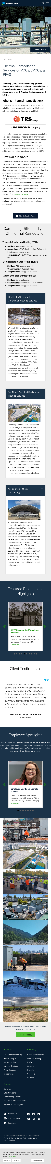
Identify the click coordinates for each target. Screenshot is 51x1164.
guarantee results (21, 194)
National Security (34, 1078)
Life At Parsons (10, 1112)
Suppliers (31, 1093)
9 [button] (34, 654)
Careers (7, 1103)
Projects (30, 1089)
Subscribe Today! (25, 1054)
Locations (12, 1142)
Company (31, 1069)
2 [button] (16, 654)
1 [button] (14, 654)
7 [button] (29, 654)
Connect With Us (40, 49)
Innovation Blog (10, 1082)
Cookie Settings (37, 1160)
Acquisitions (8, 1093)
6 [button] (26, 654)
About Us (8, 1069)
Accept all (7, 1161)
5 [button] (24, 654)
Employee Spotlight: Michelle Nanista (24, 809)
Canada (30, 1086)
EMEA (29, 1082)
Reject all (16, 1161)
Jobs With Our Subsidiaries (15, 1120)
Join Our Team (14, 1138)
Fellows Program (10, 1078)
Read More (15, 645)
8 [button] (31, 654)
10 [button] (36, 654)
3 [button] (19, 654)
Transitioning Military (12, 1116)
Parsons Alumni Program (13, 1124)
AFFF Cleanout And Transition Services (24, 631)
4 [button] (21, 654)
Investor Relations (11, 1086)
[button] (42, 297)
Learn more (12, 1157)
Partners (30, 1097)
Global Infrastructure (35, 1074)
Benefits (7, 1108)
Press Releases (10, 1089)
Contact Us (12, 1133)
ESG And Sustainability (13, 1074)
